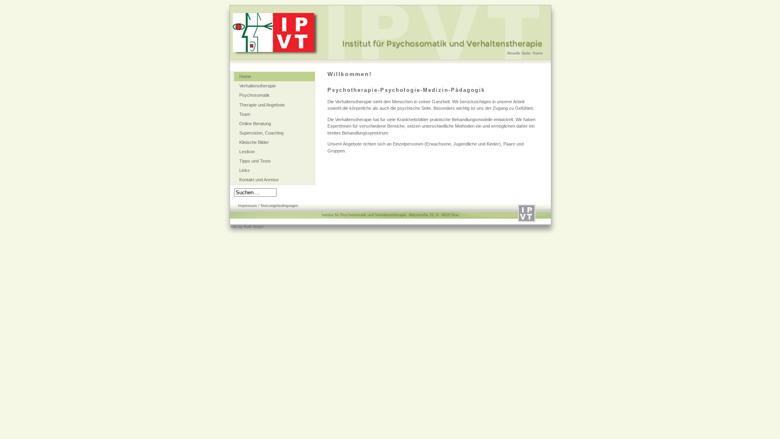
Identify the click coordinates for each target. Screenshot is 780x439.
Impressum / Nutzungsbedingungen (268, 206)
